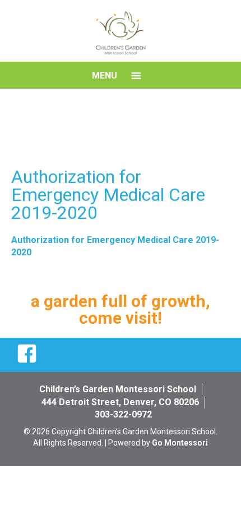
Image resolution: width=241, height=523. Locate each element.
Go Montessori (180, 442)
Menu (104, 75)
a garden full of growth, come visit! (120, 309)
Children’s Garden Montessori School (117, 389)
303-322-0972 (123, 414)
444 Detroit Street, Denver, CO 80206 (120, 402)
